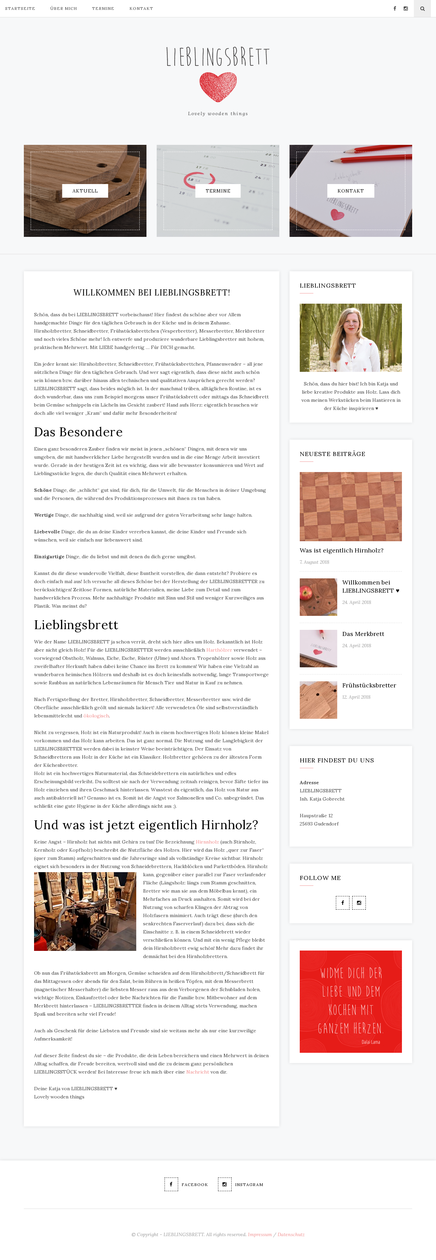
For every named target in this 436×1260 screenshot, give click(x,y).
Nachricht (197, 1072)
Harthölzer (219, 650)
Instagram (249, 1184)
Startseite (20, 8)
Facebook (195, 1184)
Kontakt (141, 8)
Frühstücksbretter (369, 685)
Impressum (260, 1234)
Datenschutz (291, 1234)
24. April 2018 (356, 602)
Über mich (63, 8)
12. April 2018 (356, 697)
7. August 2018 (314, 562)
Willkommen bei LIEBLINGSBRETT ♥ (371, 586)
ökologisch (96, 716)
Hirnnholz (207, 842)
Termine (103, 8)
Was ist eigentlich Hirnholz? (342, 550)
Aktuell (85, 191)
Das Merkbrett (363, 634)
